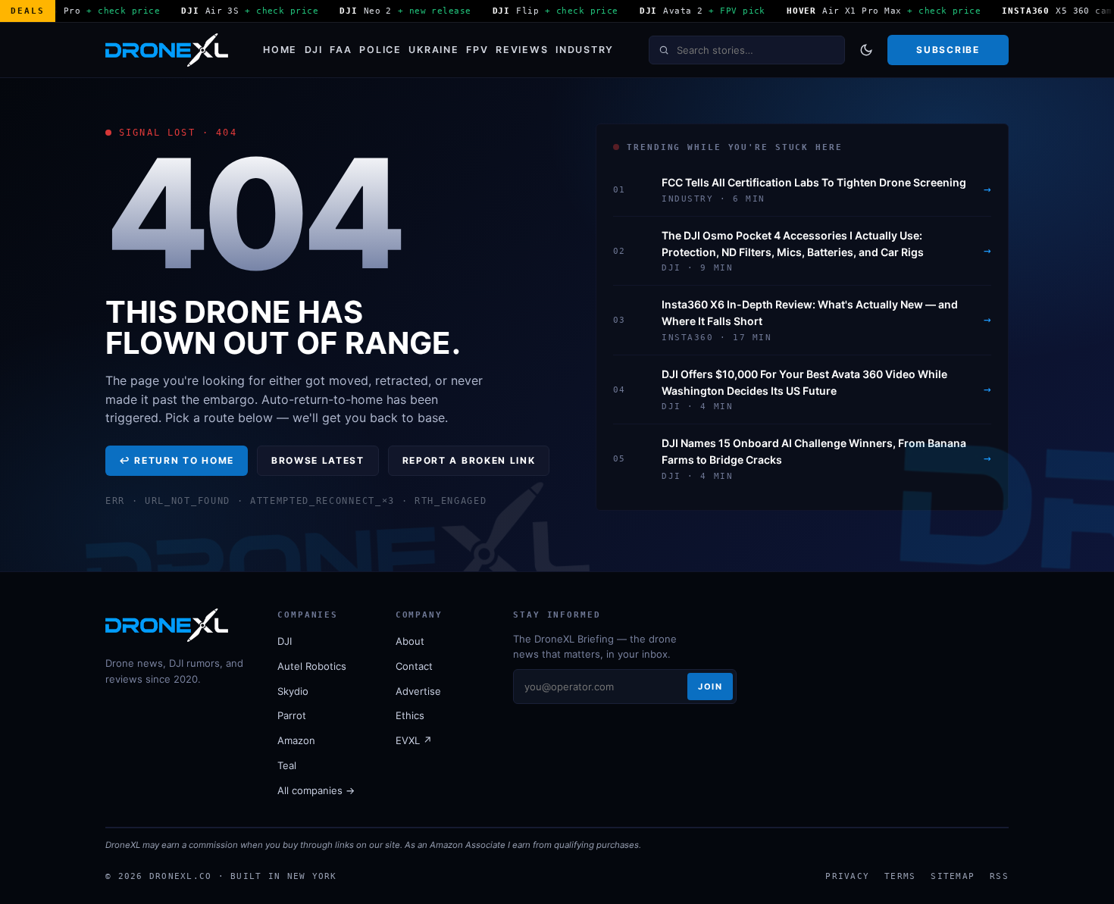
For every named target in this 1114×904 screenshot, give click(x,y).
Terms (899, 876)
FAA (341, 49)
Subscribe (947, 49)
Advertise (418, 691)
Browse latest (318, 460)
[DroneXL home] (166, 50)
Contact (414, 666)
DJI (314, 49)
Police (380, 49)
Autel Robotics (311, 666)
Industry (584, 49)
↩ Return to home (176, 460)
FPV (477, 49)
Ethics (410, 715)
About (410, 641)
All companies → (316, 790)
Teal (286, 765)
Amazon (296, 740)
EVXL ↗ (414, 740)
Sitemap (953, 876)
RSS (999, 876)
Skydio (292, 691)
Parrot (291, 715)
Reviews (522, 49)
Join (710, 686)
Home (280, 49)
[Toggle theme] (866, 50)
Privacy (847, 876)
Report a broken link (469, 460)
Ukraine (433, 49)
